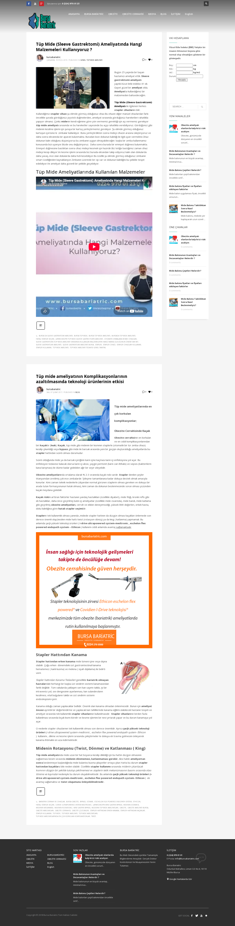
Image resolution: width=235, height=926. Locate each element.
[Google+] (41, 3)
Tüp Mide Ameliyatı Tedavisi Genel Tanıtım (88, 347)
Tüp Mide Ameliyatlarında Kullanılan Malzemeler (90, 171)
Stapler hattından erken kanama (104, 810)
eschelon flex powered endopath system (113, 801)
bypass (83, 801)
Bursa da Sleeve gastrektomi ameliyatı (56, 336)
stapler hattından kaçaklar (132, 810)
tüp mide (56, 813)
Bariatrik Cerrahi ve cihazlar (52, 801)
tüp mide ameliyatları (88, 813)
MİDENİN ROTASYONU (63, 808)
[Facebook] (28, 3)
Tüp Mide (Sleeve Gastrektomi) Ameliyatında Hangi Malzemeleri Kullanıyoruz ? (89, 46)
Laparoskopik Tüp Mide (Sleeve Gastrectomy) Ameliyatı (79, 339)
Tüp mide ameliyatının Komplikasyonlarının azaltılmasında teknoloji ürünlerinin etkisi (81, 379)
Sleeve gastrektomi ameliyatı (48, 345)
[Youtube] (35, 3)
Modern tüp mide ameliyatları (105, 808)
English (50, 866)
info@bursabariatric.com (187, 858)
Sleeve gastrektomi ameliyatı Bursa (78, 345)
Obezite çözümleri (80, 810)
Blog (77, 392)
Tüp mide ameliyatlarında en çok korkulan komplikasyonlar (63, 816)
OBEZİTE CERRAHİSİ (56, 858)
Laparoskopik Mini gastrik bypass (107, 805)
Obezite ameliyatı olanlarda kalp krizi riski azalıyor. (193, 128)
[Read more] (40, 329)
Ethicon (136, 801)
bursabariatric (54, 57)
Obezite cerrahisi (63, 810)
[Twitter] (196, 915)
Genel (83, 60)
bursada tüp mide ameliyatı (123, 336)
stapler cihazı (109, 345)
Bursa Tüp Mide (80, 336)
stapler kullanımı (43, 347)
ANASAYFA (31, 854)
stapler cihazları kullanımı (129, 345)
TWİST (93, 816)
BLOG (50, 862)
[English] (206, 915)
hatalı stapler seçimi (45, 339)
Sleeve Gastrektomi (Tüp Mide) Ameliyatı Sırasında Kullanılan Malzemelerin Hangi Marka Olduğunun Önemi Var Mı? (87, 342)
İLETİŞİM (30, 866)
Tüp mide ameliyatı (61, 347)
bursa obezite (72, 801)
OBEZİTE (30, 858)
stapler (98, 345)
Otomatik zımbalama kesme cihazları (120, 339)
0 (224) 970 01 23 (70, 3)
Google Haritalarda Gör (180, 879)
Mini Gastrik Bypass (82, 808)
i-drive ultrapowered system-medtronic (73, 805)
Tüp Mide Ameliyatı (94, 60)
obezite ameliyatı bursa (138, 808)
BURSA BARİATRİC (55, 854)
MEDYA (29, 862)
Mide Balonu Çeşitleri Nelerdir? (185, 170)
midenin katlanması (44, 808)
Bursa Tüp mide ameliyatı (99, 336)
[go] (202, 106)
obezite (123, 808)
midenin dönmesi (131, 805)
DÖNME (90, 801)
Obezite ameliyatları (45, 810)
